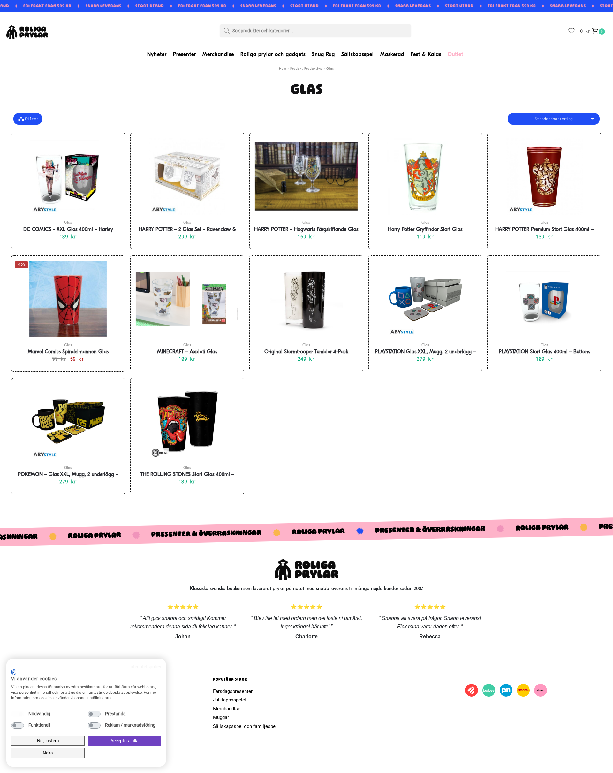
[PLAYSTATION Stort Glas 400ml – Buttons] (544, 299)
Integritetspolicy (145, 666)
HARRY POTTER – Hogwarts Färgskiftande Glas (306, 229)
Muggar (221, 717)
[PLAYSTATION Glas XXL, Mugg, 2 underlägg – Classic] (425, 299)
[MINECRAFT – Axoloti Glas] (187, 299)
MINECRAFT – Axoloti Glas (187, 352)
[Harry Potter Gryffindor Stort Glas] (425, 176)
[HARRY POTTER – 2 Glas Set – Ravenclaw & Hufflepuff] (187, 176)
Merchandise (226, 709)
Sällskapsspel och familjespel (245, 726)
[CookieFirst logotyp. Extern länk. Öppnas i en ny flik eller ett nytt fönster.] (13, 672)
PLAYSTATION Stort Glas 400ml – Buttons (544, 352)
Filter (31, 118)
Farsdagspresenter (233, 691)
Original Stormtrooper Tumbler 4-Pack (306, 352)
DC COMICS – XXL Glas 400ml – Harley (68, 229)
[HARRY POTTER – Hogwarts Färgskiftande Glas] (306, 176)
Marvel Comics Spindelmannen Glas (68, 352)
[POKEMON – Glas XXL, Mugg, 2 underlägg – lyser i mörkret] (68, 421)
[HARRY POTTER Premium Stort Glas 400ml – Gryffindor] (544, 176)
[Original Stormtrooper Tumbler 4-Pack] (306, 299)
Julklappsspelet (229, 700)
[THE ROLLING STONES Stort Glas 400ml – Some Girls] (187, 421)
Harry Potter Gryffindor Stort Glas (425, 229)
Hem (282, 69)
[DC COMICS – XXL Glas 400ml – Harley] (68, 176)
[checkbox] (17, 714)
